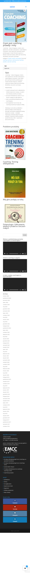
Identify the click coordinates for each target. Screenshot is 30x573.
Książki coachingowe (16, 58)
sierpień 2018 (6, 400)
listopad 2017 (6, 420)
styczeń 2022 (6, 338)
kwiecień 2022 (6, 334)
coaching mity (15, 60)
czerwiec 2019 (6, 383)
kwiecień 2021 (6, 353)
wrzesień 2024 (6, 300)
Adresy (5, 481)
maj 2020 (5, 366)
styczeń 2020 (6, 375)
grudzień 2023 (6, 308)
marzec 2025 (6, 296)
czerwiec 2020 (6, 364)
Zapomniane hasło (8, 486)
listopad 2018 (6, 396)
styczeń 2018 (6, 415)
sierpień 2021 (6, 347)
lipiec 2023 (5, 313)
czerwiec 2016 (6, 426)
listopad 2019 (6, 377)
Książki (9, 58)
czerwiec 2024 (6, 304)
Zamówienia (7, 479)
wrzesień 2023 (6, 311)
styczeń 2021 (6, 358)
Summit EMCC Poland (9, 467)
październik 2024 (7, 298)
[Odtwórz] (5, 253)
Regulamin (6, 488)
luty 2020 (5, 373)
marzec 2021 (6, 356)
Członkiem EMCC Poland (12, 443)
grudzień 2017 (6, 417)
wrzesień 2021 (6, 345)
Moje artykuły (7, 492)
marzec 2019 (6, 390)
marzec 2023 (6, 319)
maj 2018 (5, 407)
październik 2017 (7, 422)
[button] (25, 10)
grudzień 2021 (6, 341)
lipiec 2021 (5, 349)
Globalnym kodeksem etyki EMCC (10, 444)
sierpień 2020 (6, 362)
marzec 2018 (6, 411)
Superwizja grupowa (9, 472)
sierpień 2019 (6, 381)
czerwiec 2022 (6, 332)
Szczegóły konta (7, 483)
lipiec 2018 (5, 402)
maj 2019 (5, 385)
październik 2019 (7, 379)
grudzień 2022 (6, 323)
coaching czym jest (7, 60)
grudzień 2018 (6, 394)
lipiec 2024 (5, 302)
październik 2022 (7, 328)
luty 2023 (5, 321)
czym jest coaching (11, 61)
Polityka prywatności (8, 490)
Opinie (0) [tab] (6, 68)
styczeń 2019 (6, 392)
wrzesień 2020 (6, 360)
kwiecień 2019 (6, 388)
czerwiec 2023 (6, 315)
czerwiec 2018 (6, 405)
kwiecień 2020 (6, 368)
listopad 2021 (6, 343)
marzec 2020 (6, 370)
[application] (15, 248)
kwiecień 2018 (6, 409)
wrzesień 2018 (6, 398)
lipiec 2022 (5, 330)
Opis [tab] (5, 66)
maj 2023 (5, 317)
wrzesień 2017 (6, 424)
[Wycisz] (23, 253)
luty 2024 (5, 306)
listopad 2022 (6, 326)
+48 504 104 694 (7, 436)
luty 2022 (5, 336)
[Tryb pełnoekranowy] (25, 253)
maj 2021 (5, 351)
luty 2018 (5, 413)
